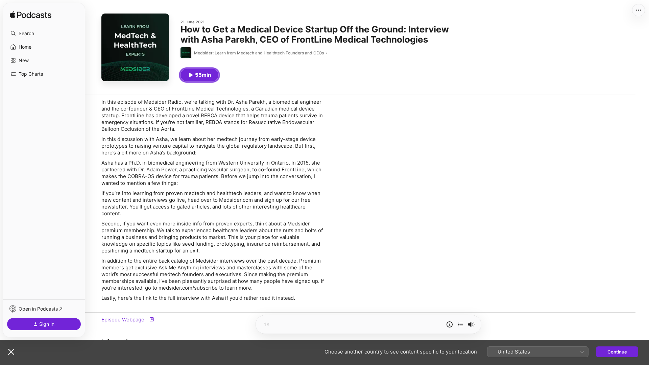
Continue (617, 352)
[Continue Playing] (461, 324)
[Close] (11, 352)
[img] (30, 15)
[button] (43, 33)
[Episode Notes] (450, 324)
